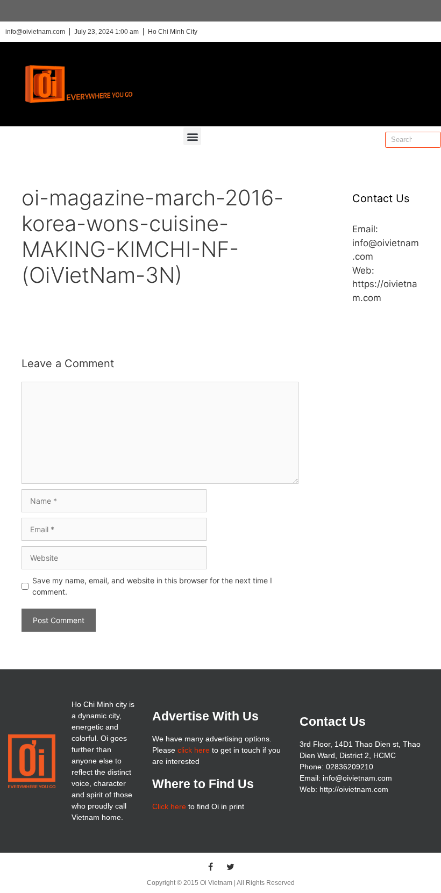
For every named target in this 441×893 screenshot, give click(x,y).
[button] (192, 136)
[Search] (432, 139)
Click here (169, 806)
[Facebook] (210, 866)
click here (193, 750)
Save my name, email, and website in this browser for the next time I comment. (152, 586)
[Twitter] (230, 866)
